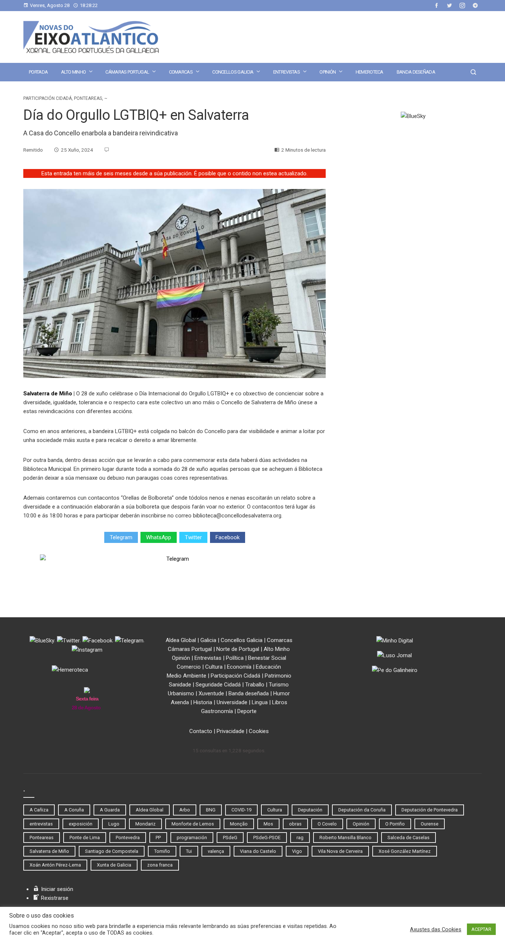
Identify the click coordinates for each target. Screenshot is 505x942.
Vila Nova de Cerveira (340, 851)
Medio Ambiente (186, 675)
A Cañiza (39, 810)
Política (235, 658)
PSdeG (230, 837)
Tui (189, 851)
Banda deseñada (416, 72)
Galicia (208, 640)
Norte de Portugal (237, 649)
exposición (80, 824)
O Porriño (395, 824)
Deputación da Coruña (362, 810)
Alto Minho (73, 72)
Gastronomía (217, 711)
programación (192, 837)
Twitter (193, 537)
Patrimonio (278, 675)
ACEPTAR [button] (481, 929)
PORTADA (38, 72)
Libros (279, 702)
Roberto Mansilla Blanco (345, 837)
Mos (268, 824)
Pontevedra (128, 837)
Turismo (279, 684)
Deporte (247, 711)
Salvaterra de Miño (47, 393)
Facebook (228, 537)
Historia (202, 702)
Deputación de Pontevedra (429, 810)
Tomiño (162, 851)
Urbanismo (181, 693)
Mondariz (145, 824)
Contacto (200, 731)
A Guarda (110, 810)
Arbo (184, 810)
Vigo (297, 851)
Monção (239, 824)
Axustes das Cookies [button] (435, 929)
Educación (268, 667)
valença (216, 851)
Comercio (189, 667)
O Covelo (327, 824)
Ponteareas (88, 98)
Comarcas (181, 72)
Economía (239, 667)
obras (295, 824)
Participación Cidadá (47, 98)
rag (300, 837)
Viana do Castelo (258, 851)
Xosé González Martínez (405, 851)
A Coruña (74, 810)
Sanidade (180, 684)
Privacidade (230, 731)
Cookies (259, 731)
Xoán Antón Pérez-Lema (55, 865)
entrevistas (41, 824)
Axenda (180, 702)
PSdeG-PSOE (267, 837)
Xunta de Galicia (114, 865)
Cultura (214, 667)
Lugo (113, 824)
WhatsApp (158, 537)
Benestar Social (267, 658)
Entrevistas (286, 72)
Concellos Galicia (232, 72)
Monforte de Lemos (193, 824)
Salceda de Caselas (408, 837)
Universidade (232, 702)
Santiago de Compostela (111, 851)
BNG (211, 810)
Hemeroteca (369, 72)
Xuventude (211, 693)
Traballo (254, 684)
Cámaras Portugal (127, 72)
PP (158, 837)
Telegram (121, 537)
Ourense (429, 824)
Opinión (327, 72)
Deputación (310, 810)
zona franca (160, 865)
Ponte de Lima (85, 837)
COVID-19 (241, 810)
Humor (281, 693)
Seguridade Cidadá (218, 684)
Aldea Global (181, 640)
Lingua (260, 702)
